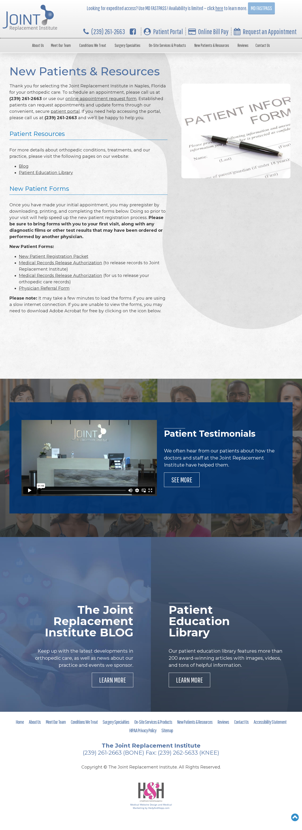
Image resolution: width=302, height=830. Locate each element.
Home (20, 722)
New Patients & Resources (211, 45)
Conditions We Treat (92, 45)
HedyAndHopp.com (158, 808)
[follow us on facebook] (132, 31)
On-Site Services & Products (167, 45)
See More (181, 480)
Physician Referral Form (44, 288)
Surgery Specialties (127, 45)
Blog (24, 166)
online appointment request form (101, 98)
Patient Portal (168, 31)
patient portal (65, 111)
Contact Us (263, 45)
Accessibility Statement (270, 722)
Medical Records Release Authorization (60, 262)
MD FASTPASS (261, 8)
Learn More (112, 680)
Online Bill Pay (213, 31)
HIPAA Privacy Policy (142, 730)
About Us (38, 45)
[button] (295, 817)
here (219, 8)
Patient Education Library (46, 172)
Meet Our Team (61, 45)
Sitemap (167, 730)
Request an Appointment (270, 31)
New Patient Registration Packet (53, 256)
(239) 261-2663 (108, 31)
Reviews (243, 45)
